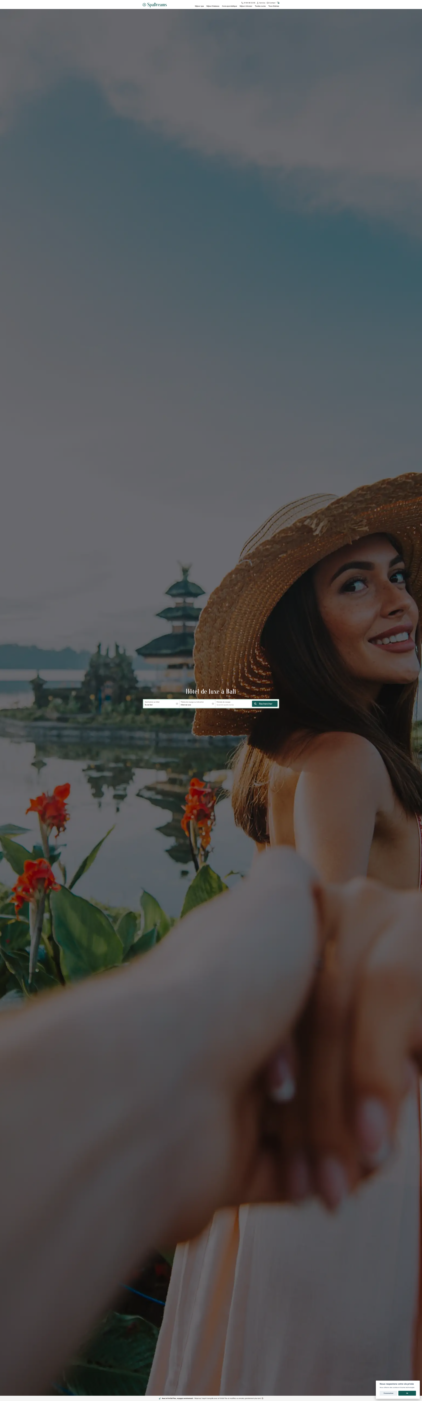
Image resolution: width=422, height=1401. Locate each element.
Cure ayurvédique (229, 6)
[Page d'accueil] (155, 4)
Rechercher (265, 703)
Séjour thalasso (212, 6)
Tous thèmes (273, 6)
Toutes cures (260, 6)
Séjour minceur (246, 6)
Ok (407, 1393)
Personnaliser (388, 1393)
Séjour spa (199, 6)
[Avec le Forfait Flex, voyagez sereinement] (262, 1398)
